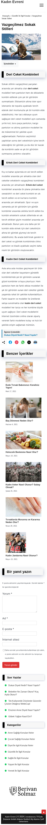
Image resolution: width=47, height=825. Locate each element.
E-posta (8, 629)
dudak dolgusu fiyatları (20, 819)
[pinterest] (16, 342)
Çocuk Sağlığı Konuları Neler (21, 739)
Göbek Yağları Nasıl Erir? (20, 716)
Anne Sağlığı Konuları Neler (21, 733)
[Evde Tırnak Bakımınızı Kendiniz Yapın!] (19, 381)
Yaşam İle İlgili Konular (18, 764)
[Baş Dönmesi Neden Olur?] (23, 417)
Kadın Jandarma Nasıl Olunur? (21, 555)
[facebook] (10, 342)
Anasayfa (6, 16)
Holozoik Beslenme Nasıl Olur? (22, 452)
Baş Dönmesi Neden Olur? (19, 420)
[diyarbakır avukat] (23, 791)
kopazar (7, 819)
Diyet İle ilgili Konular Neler (20, 745)
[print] (35, 342)
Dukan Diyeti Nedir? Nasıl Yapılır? (20, 335)
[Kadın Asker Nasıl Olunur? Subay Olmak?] (23, 481)
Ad (5, 618)
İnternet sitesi (10, 639)
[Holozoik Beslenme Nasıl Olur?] (23, 448)
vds (41, 817)
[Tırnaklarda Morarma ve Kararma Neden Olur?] (23, 516)
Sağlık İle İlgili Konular (18, 758)
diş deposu (35, 819)
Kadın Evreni (10, 817)
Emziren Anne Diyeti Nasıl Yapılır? (24, 710)
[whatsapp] (22, 342)
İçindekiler (9, 64)
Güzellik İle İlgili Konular (21, 16)
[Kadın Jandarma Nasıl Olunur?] (16, 552)
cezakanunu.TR (32, 817)
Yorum (7, 593)
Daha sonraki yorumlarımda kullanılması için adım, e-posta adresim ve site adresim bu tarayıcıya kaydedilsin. (25, 654)
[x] (29, 342)
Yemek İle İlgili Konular (18, 771)
